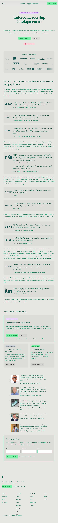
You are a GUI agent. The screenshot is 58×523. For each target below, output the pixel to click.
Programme (35, 3)
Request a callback (52, 3)
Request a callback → (24, 38)
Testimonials (33, 502)
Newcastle (18, 505)
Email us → (36, 38)
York (17, 511)
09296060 (20, 515)
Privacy (46, 496)
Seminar (22, 3)
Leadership (4, 496)
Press (31, 499)
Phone (38, 448)
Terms (45, 499)
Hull (17, 514)
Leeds (17, 502)
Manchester (18, 499)
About (3, 3)
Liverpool (18, 508)
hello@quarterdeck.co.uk (29, 456)
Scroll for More (30, 44)
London (17, 496)
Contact (32, 505)
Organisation (25, 448)
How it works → (10, 364)
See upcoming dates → (37, 364)
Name (7, 448)
